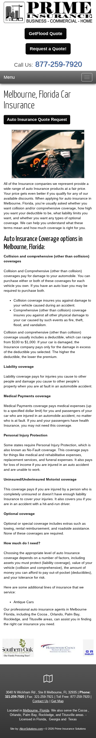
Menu (9, 77)
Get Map (57, 701)
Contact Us (40, 701)
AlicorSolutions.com (31, 728)
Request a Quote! (48, 48)
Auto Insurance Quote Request (37, 119)
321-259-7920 (14, 697)
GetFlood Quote (45, 33)
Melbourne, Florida (36, 710)
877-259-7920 (58, 64)
